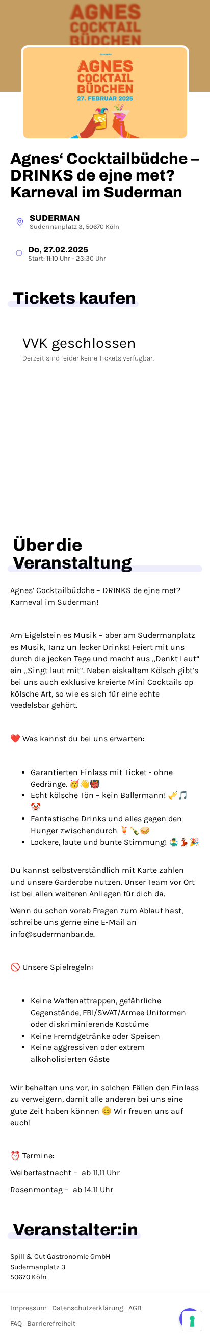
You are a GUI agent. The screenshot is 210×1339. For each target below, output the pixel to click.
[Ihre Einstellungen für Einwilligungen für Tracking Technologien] (192, 1321)
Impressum (28, 1308)
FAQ (16, 1323)
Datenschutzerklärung (87, 1308)
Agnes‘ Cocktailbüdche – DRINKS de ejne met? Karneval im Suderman (104, 175)
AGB (135, 1308)
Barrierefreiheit (51, 1323)
